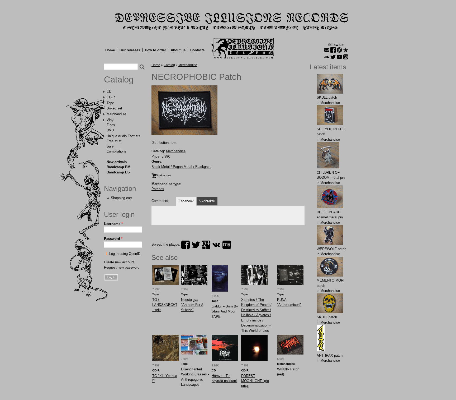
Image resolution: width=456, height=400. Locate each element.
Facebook (186, 201)
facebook (185, 245)
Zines (111, 125)
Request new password (121, 267)
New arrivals (117, 162)
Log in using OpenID (124, 254)
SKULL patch (327, 97)
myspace (226, 245)
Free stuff (114, 141)
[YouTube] (339, 56)
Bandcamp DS (118, 172)
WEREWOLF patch (331, 249)
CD (109, 91)
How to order (155, 50)
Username (113, 224)
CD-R (111, 97)
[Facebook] (333, 50)
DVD (110, 130)
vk (216, 245)
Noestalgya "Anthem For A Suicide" (192, 305)
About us (178, 50)
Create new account (119, 262)
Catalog (119, 79)
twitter (196, 245)
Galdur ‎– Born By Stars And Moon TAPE (225, 311)
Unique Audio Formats (123, 136)
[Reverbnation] (345, 50)
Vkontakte (207, 201)
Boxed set (114, 108)
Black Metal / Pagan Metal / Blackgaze (181, 167)
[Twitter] (333, 56)
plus (206, 245)
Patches (157, 189)
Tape (110, 103)
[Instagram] (345, 56)
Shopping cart (121, 198)
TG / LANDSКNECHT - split (164, 305)
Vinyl (110, 120)
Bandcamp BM (118, 167)
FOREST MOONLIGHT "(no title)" (255, 381)
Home (110, 50)
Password (113, 239)
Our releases (130, 50)
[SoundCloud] (326, 56)
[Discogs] (339, 50)
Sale (110, 146)
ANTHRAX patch (330, 355)
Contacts (197, 50)
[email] (326, 50)
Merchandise (116, 114)
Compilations (116, 151)
